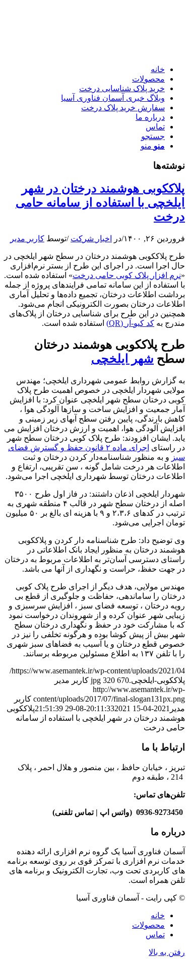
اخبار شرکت (91, 238)
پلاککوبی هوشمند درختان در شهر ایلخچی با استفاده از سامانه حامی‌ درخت (100, 202)
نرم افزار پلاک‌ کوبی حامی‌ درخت (127, 275)
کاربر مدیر (27, 238)
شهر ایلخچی (122, 358)
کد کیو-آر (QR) (130, 323)
